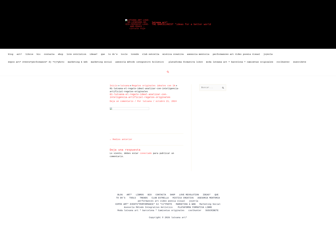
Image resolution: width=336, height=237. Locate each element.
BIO (39, 54)
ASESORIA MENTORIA (198, 54)
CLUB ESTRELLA (150, 54)
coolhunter (283, 62)
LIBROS (29, 54)
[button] (168, 72)
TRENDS (135, 54)
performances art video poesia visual (236, 54)
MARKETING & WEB (78, 62)
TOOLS (124, 54)
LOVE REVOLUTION (76, 54)
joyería (268, 54)
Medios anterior (121, 139)
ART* (19, 54)
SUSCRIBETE (299, 62)
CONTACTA (49, 54)
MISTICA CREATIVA (173, 54)
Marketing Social (101, 62)
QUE (103, 54)
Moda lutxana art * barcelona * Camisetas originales (239, 62)
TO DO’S (112, 54)
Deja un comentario (121, 101)
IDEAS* (94, 54)
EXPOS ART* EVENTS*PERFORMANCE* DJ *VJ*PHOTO (36, 62)
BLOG (10, 54)
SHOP (60, 54)
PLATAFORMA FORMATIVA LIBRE (186, 62)
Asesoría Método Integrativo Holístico (140, 62)
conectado (146, 153)
